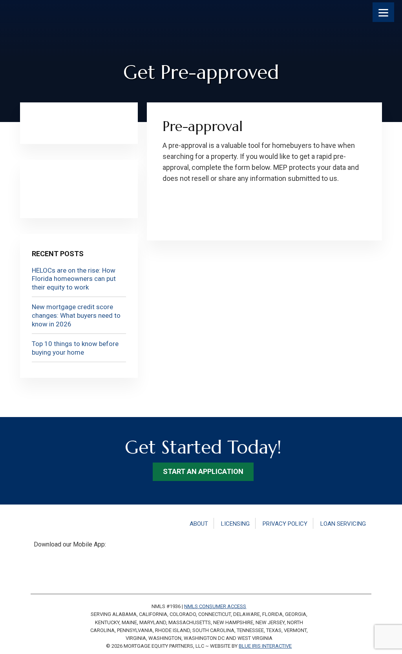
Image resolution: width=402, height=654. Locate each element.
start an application (203, 471)
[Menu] (383, 12)
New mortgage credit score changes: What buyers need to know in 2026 (76, 315)
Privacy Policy (285, 523)
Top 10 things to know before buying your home (75, 348)
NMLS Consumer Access (215, 606)
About (199, 523)
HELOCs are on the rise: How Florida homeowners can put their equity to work (74, 278)
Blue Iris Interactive (265, 646)
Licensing (235, 523)
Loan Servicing (343, 523)
